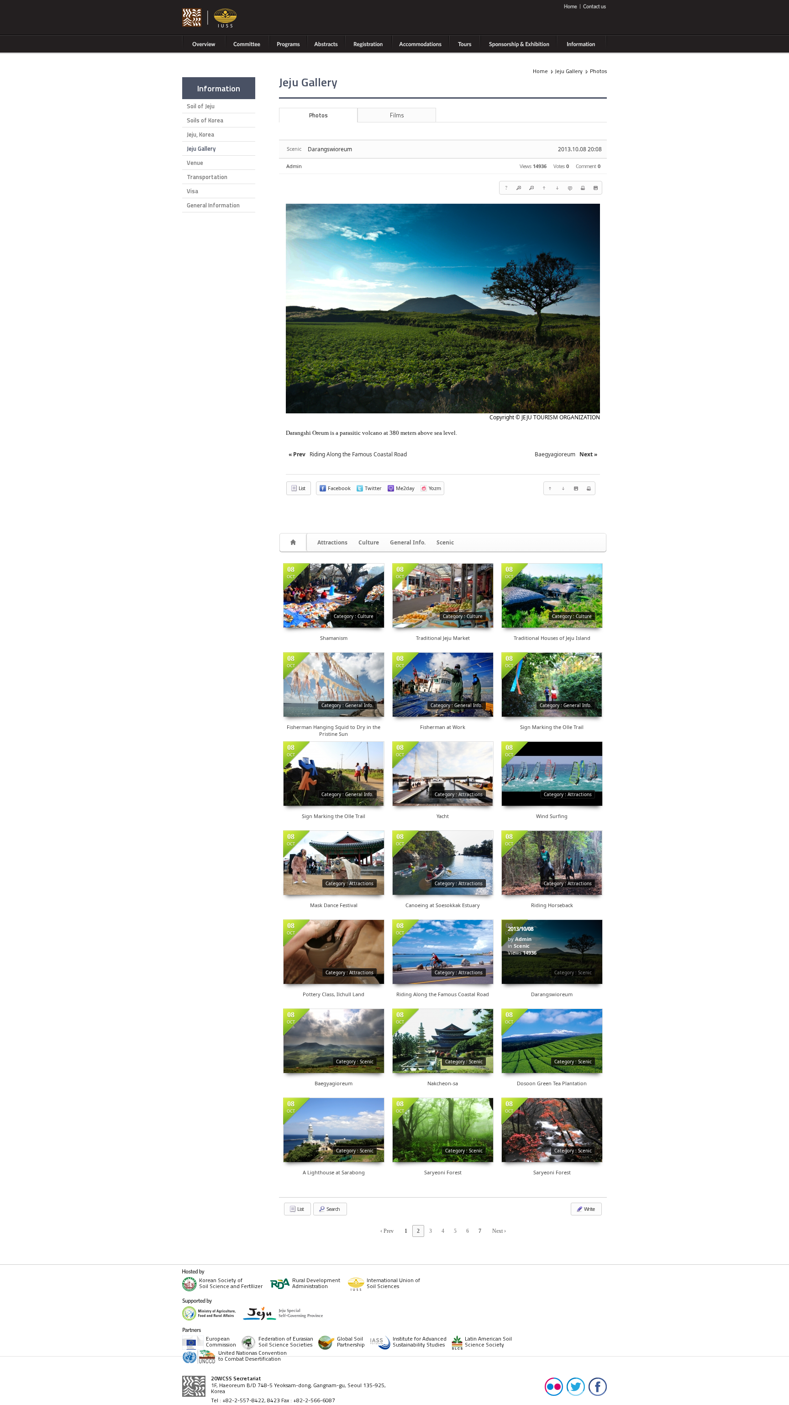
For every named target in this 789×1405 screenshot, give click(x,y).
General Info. (408, 542)
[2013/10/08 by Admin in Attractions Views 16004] (552, 863)
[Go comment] (569, 187)
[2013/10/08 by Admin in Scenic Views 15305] (443, 1041)
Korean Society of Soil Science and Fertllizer (231, 1283)
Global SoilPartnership (351, 1342)
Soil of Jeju (201, 106)
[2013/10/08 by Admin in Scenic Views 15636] (334, 1130)
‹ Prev (387, 1231)
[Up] (544, 187)
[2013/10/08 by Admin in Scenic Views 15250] (552, 1130)
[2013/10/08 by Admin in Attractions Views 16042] (552, 774)
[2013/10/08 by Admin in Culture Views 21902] (334, 596)
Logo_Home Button (209, 18)
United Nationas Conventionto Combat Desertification (252, 1356)
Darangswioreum (330, 149)
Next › (499, 1231)
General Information (213, 205)
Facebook (598, 1386)
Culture (368, 542)
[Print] (582, 187)
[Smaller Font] (531, 187)
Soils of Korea (205, 120)
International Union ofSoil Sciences (393, 1283)
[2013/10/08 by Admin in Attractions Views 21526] (443, 952)
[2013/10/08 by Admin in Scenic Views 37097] (552, 1041)
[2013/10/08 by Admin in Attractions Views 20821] (443, 863)
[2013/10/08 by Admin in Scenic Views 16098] (334, 1041)
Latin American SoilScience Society (488, 1342)
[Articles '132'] (294, 542)
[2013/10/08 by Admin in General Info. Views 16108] (334, 685)
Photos (598, 71)
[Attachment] (595, 187)
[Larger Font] (518, 187)
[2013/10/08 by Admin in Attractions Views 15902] (443, 774)
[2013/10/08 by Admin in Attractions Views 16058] (334, 863)
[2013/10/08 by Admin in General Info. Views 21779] (443, 685)
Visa (192, 191)
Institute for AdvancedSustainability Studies (420, 1342)
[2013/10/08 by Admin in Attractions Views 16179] (334, 952)
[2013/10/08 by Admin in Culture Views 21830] (443, 596)
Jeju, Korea (200, 134)
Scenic (445, 542)
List (301, 488)
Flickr (554, 1386)
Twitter (576, 1386)
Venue (195, 162)
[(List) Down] (557, 187)
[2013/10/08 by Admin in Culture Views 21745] (552, 596)
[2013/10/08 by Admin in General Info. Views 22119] (552, 685)
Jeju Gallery (201, 148)
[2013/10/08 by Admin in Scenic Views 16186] (443, 1130)
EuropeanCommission (221, 1342)
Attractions (332, 542)
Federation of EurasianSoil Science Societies (285, 1342)
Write (588, 1208)
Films (397, 115)
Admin (294, 166)
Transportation (207, 176)
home (572, 6)
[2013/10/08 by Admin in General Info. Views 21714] (334, 774)
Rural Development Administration (316, 1283)
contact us (593, 6)
